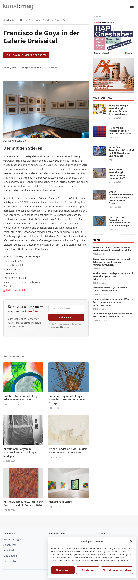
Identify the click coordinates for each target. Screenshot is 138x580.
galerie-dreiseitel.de (14, 290)
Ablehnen (88, 570)
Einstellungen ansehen (117, 570)
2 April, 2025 (9, 67)
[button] (131, 541)
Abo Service (9, 550)
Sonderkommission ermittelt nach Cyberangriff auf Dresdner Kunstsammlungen (112, 261)
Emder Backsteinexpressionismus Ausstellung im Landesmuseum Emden (121, 197)
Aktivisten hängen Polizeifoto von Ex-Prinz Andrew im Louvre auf (113, 315)
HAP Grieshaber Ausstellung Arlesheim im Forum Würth (20, 397)
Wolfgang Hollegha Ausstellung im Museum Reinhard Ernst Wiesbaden (119, 109)
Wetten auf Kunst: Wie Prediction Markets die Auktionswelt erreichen (112, 249)
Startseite (9, 20)
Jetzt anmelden (66, 317)
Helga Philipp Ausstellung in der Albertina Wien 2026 (120, 130)
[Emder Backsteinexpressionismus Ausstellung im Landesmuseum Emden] (99, 198)
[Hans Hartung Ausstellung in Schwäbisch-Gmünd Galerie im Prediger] (99, 223)
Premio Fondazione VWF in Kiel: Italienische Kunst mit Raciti (67, 450)
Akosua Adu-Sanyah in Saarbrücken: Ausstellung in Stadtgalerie (20, 452)
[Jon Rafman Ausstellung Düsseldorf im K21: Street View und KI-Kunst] (99, 153)
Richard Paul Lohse (60, 501)
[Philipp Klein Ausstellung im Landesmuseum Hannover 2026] (99, 176)
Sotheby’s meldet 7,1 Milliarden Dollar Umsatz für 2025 (110, 289)
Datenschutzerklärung (57, 327)
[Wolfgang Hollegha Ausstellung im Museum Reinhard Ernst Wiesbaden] (99, 112)
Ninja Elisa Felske (31, 67)
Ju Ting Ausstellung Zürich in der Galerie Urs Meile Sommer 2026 (23, 503)
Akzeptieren (63, 570)
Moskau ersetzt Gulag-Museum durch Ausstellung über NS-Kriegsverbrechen (113, 276)
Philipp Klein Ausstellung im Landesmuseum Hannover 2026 (117, 174)
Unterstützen (10, 561)
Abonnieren (10, 544)
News (96, 240)
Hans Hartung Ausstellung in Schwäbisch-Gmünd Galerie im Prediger (66, 399)
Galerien (52, 67)
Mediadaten (10, 555)
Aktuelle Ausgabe (13, 539)
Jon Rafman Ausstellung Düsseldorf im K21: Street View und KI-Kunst (121, 151)
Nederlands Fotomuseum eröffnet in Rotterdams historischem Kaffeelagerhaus (113, 302)
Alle (22, 20)
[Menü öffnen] (131, 7)
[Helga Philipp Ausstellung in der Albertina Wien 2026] (99, 134)
